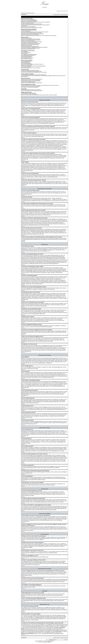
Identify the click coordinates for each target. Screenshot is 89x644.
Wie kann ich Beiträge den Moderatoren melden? (30, 46)
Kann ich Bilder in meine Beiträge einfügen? (29, 54)
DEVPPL (46, 641)
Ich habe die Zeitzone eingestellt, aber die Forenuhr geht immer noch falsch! (34, 31)
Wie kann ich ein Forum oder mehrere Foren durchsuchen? (31, 79)
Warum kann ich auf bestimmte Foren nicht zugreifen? (30, 43)
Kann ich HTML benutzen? (26, 52)
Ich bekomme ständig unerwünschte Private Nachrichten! (31, 71)
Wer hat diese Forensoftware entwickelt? (28, 93)
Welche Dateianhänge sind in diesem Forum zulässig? (31, 89)
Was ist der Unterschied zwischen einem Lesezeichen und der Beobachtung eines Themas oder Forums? (40, 85)
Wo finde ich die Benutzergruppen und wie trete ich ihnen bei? (32, 64)
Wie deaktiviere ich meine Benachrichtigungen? (29, 87)
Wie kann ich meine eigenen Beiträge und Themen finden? (31, 82)
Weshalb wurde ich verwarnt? (26, 45)
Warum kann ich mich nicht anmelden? (28, 19)
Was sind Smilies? (24, 53)
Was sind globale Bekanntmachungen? (28, 55)
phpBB (40, 640)
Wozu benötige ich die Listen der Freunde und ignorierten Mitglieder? (33, 74)
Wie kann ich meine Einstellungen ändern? (29, 30)
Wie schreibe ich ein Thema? (26, 38)
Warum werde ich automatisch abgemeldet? (29, 21)
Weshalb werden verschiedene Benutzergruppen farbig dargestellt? (33, 66)
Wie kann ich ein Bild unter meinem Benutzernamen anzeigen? (32, 33)
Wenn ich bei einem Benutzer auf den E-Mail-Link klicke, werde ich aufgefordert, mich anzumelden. (38, 35)
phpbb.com (32, 616)
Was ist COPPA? (24, 25)
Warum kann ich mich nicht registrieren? (28, 26)
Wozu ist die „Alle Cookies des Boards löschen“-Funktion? (31, 27)
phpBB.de (65, 609)
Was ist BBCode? (24, 51)
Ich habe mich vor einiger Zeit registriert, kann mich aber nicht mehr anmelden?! (35, 24)
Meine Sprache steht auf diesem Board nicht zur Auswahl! (31, 32)
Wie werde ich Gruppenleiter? (26, 65)
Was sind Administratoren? (26, 61)
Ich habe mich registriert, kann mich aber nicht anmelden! (31, 23)
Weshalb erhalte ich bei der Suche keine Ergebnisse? (30, 80)
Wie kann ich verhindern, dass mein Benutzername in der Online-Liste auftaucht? (35, 22)
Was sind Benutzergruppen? (26, 63)
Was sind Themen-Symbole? (26, 58)
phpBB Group (48, 607)
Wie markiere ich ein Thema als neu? (28, 49)
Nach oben (23, 106)
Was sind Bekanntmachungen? (27, 56)
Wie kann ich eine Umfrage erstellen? (28, 40)
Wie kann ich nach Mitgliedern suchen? (28, 81)
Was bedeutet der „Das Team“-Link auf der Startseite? (30, 67)
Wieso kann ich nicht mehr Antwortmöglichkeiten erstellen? (31, 41)
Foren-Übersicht (23, 14)
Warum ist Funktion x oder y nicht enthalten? (29, 94)
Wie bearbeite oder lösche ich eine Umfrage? (29, 42)
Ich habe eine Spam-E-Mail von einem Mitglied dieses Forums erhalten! (34, 72)
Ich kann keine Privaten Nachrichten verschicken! (30, 70)
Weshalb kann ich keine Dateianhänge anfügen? (30, 44)
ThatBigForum (50, 641)
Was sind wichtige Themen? (26, 57)
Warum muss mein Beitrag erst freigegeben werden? (30, 48)
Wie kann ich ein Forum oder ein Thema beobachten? (30, 86)
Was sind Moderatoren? (25, 62)
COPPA (37, 141)
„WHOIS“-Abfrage (59, 625)
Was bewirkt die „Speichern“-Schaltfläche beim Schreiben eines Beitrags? (34, 47)
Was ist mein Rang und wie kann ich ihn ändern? (30, 34)
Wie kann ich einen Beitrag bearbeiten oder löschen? (30, 39)
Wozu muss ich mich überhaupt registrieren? (29, 20)
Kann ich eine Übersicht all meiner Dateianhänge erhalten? (31, 90)
